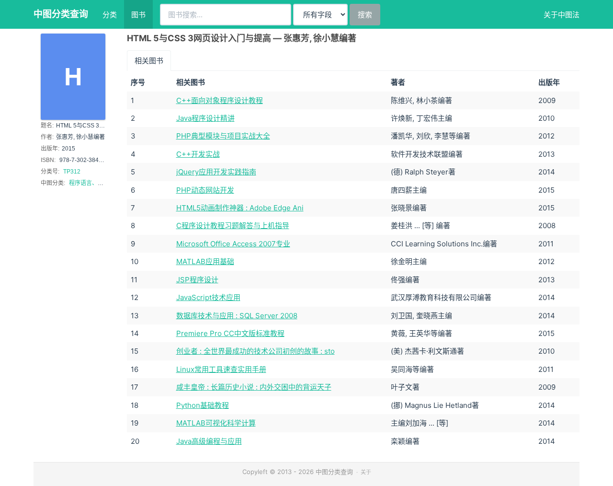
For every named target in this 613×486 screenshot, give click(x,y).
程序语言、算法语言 (95, 183)
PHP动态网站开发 (205, 190)
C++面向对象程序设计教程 (219, 100)
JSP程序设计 (197, 279)
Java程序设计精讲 (205, 118)
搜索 (365, 14)
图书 (138, 14)
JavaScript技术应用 (208, 297)
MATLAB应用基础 (205, 261)
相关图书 (149, 60)
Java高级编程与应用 (209, 441)
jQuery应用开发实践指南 (216, 171)
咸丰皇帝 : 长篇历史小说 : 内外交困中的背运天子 (253, 387)
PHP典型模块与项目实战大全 (223, 135)
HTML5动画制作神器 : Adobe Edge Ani (240, 207)
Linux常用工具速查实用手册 (221, 369)
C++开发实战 (198, 154)
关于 (366, 472)
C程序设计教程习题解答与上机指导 (232, 225)
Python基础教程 (202, 405)
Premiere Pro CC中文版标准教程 (230, 333)
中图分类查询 (61, 14)
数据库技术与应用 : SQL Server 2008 (236, 315)
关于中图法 (561, 14)
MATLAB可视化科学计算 (216, 423)
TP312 (71, 171)
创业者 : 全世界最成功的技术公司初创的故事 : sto (255, 351)
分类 (109, 14)
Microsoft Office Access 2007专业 (233, 243)
